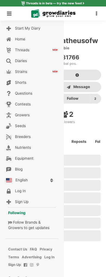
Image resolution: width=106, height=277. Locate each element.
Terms (13, 257)
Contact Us (17, 249)
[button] (98, 13)
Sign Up (14, 265)
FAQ (33, 249)
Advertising (32, 257)
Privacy (46, 249)
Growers (15, 228)
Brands (31, 222)
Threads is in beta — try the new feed (54, 3)
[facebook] (25, 267)
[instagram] (31, 267)
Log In (49, 257)
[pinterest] (38, 267)
